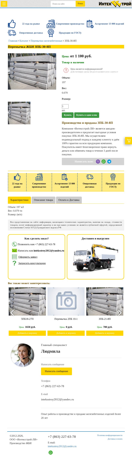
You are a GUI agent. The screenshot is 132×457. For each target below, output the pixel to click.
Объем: (66, 77)
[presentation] (11, 312)
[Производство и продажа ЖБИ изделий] (115, 3)
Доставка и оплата (115, 439)
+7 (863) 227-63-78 (45, 244)
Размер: (66, 99)
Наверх (125, 444)
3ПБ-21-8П (69, 319)
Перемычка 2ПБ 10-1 (30, 319)
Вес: (64, 88)
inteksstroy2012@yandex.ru (57, 399)
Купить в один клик (86, 115)
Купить (67, 115)
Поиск (80, 3)
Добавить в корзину (30, 333)
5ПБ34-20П (108, 319)
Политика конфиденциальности (109, 435)
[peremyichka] (19, 112)
